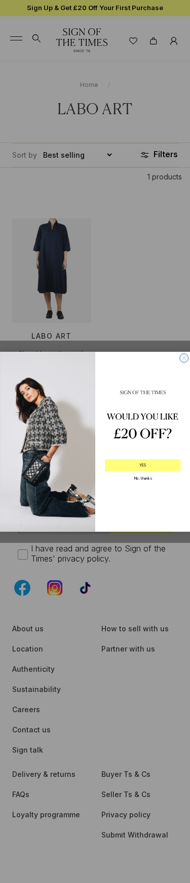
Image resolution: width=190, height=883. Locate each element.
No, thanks (142, 478)
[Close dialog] (183, 357)
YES (142, 465)
